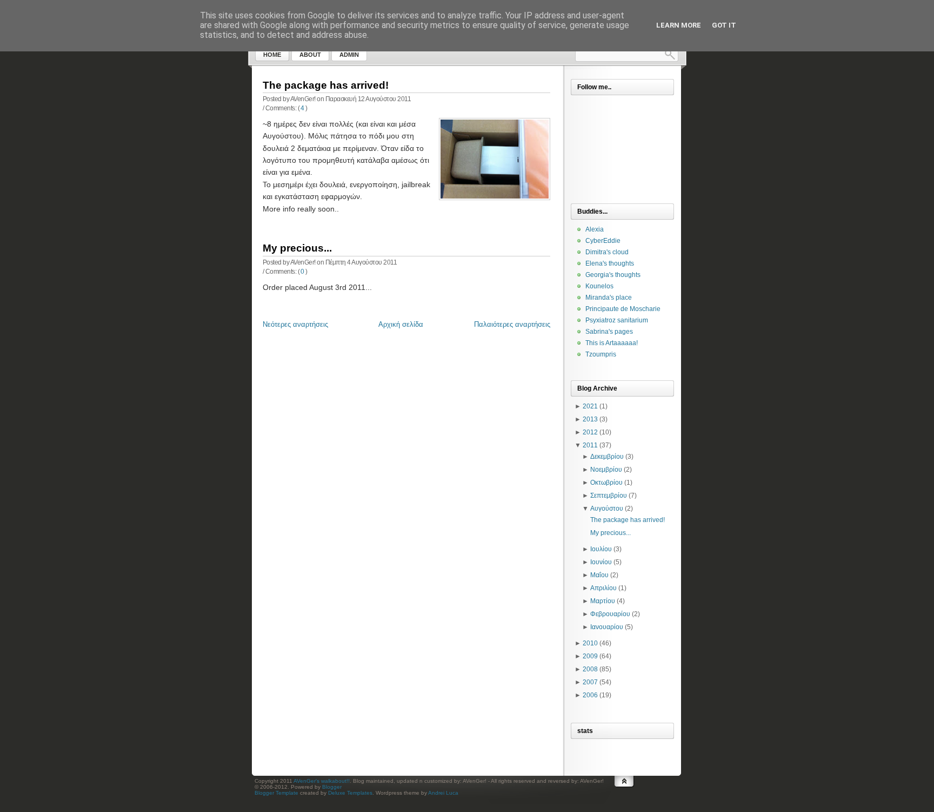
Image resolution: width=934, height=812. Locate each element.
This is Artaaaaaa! (611, 343)
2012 (590, 432)
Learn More (678, 25)
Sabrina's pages (609, 331)
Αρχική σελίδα (400, 324)
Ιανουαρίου (606, 627)
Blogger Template (276, 793)
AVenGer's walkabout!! (321, 781)
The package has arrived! (326, 85)
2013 (590, 419)
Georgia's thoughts (613, 275)
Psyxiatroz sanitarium (616, 320)
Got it (724, 25)
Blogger (332, 787)
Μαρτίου (602, 601)
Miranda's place (608, 297)
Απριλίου (603, 588)
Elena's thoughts (609, 263)
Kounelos (599, 286)
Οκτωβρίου (606, 482)
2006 (590, 695)
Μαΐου (599, 575)
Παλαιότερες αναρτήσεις (512, 324)
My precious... (297, 248)
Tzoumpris (600, 354)
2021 (590, 406)
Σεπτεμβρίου (608, 495)
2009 (590, 656)
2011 (590, 445)
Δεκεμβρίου (607, 456)
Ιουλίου (601, 549)
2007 (590, 682)
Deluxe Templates (350, 793)
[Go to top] (624, 792)
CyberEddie (603, 241)
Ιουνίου (601, 562)
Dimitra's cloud (607, 252)
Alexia (594, 229)
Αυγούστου (606, 508)
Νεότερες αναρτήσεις (295, 324)
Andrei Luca (443, 793)
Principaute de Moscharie (623, 309)
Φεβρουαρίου (610, 614)
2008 (590, 669)
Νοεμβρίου (606, 469)
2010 (590, 643)
